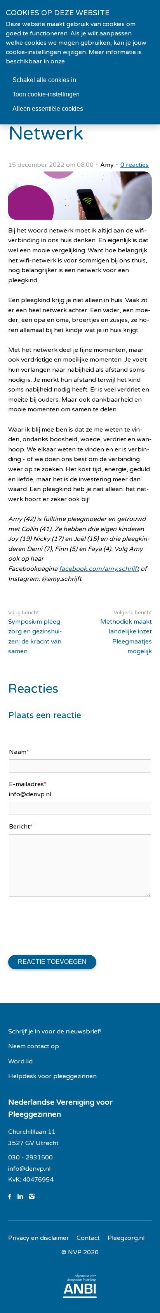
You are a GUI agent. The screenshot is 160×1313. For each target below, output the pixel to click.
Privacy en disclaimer (38, 1238)
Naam (19, 752)
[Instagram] (35, 1197)
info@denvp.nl (29, 1169)
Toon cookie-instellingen (46, 94)
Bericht (21, 826)
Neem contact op (33, 1046)
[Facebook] (12, 1197)
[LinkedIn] (23, 1197)
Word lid (20, 1061)
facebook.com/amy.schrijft (99, 569)
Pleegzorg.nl (126, 1238)
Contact (88, 1238)
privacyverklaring (91, 61)
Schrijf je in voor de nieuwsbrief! (54, 1031)
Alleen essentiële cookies (47, 108)
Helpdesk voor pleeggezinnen (52, 1076)
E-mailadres (28, 784)
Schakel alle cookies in (44, 80)
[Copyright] (80, 1253)
